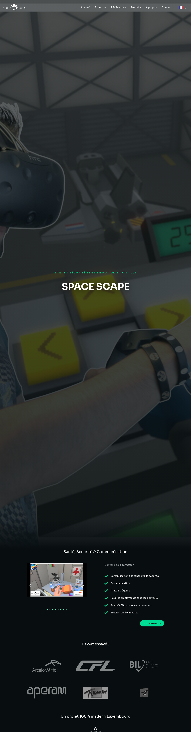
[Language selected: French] (183, 7)
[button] (30, 585)
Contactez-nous (152, 623)
